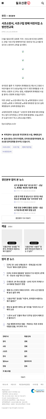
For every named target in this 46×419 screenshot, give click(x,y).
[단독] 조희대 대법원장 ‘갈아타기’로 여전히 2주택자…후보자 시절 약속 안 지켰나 (25, 274)
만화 (25, 366)
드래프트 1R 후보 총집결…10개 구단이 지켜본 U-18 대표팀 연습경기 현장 (25, 282)
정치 (4, 341)
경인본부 (11, 15)
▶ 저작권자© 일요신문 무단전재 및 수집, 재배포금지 (22, 134)
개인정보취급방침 (24, 384)
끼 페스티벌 (6, 371)
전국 (4, 15)
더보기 (23, 377)
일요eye (5, 361)
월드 (25, 356)
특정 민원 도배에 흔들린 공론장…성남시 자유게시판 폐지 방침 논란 (28, 208)
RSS (42, 384)
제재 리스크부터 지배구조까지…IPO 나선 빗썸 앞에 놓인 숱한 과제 (25, 291)
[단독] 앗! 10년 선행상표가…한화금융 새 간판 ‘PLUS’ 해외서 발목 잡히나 (24, 265)
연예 (25, 346)
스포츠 (5, 351)
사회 (4, 346)
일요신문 (23, 3)
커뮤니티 (13, 384)
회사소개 (5, 384)
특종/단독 (27, 336)
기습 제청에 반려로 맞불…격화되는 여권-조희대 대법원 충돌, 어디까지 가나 (25, 325)
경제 (25, 341)
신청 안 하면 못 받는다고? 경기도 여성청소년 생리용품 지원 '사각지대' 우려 (28, 197)
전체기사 (6, 336)
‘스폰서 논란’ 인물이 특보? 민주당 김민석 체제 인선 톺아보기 (25, 316)
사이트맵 (35, 384)
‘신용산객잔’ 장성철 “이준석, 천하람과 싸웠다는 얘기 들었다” (25, 299)
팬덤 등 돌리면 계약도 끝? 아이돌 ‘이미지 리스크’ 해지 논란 (25, 308)
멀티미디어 (28, 361)
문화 (25, 351)
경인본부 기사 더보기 (23, 218)
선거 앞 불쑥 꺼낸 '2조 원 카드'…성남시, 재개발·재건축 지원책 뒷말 (28, 186)
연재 (4, 366)
